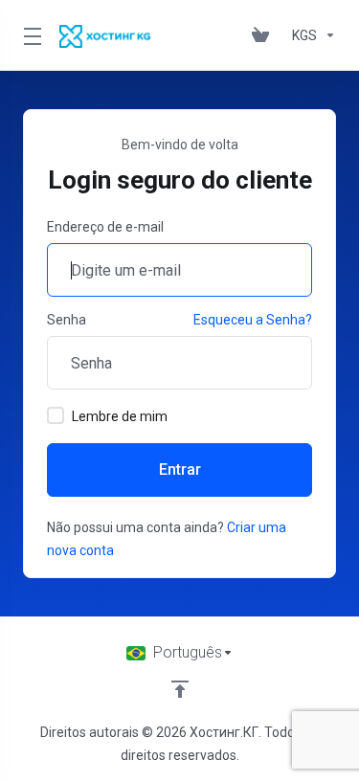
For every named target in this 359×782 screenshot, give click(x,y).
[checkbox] (55, 415)
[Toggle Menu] (29, 35)
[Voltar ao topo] (180, 689)
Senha (66, 319)
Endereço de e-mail (105, 227)
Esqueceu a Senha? (252, 319)
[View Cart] (264, 35)
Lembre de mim (120, 416)
